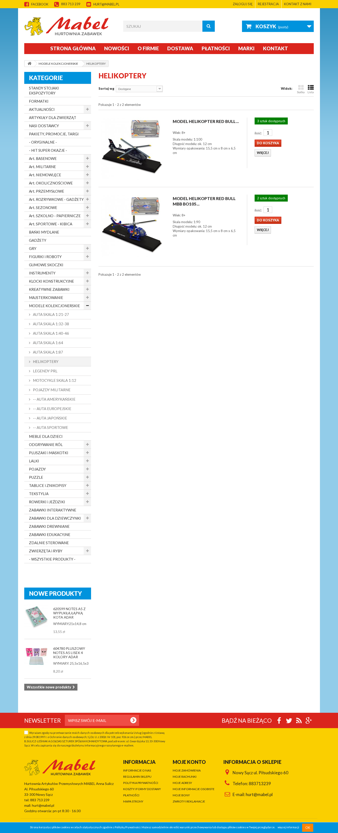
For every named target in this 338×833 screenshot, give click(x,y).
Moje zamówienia (187, 770)
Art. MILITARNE (42, 166)
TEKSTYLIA (38, 493)
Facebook (39, 4)
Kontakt (275, 48)
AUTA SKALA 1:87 (47, 352)
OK (307, 828)
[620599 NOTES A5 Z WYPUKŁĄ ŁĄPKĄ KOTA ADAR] (36, 616)
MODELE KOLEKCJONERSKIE (54, 305)
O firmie (148, 48)
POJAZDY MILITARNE (51, 389)
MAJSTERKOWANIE (46, 297)
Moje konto (189, 762)
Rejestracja (268, 4)
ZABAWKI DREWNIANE (49, 526)
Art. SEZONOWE (43, 207)
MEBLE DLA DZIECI (46, 436)
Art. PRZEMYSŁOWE (46, 191)
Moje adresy (182, 783)
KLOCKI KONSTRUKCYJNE (51, 281)
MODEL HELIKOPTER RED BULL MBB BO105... (204, 201)
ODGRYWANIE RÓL (46, 444)
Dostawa (180, 48)
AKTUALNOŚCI (42, 109)
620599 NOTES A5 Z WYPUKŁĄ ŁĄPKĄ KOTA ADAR (69, 613)
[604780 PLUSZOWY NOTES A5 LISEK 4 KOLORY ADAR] (36, 656)
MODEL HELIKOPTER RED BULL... (206, 121)
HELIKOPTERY (45, 361)
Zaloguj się (243, 4)
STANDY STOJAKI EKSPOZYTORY (44, 90)
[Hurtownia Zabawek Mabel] (70, 26)
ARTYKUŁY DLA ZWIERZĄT (52, 117)
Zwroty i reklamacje (189, 801)
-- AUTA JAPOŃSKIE (49, 418)
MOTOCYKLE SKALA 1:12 (54, 380)
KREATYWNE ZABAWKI (49, 289)
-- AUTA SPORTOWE (50, 427)
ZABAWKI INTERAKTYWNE (52, 510)
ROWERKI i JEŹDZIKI (47, 502)
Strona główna (73, 48)
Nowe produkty (55, 593)
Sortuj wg (106, 88)
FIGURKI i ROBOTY (45, 256)
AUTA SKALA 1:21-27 (50, 314)
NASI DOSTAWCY (44, 125)
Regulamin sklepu (137, 776)
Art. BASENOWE (43, 158)
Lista (311, 92)
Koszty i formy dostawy (142, 789)
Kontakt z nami (297, 4)
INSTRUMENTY (42, 273)
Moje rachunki (184, 776)
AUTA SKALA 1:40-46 (50, 333)
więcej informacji (288, 827)
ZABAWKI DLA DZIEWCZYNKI (55, 518)
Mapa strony (133, 801)
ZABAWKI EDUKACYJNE (49, 534)
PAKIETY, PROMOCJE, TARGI (54, 134)
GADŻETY (37, 240)
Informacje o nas (137, 770)
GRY (32, 248)
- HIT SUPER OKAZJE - (48, 150)
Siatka (301, 92)
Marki (246, 48)
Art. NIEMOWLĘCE (45, 175)
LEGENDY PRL (44, 371)
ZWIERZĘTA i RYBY (45, 551)
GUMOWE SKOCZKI (46, 265)
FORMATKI (38, 101)
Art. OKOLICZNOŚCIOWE (51, 183)
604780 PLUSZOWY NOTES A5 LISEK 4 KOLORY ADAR (69, 652)
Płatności (216, 48)
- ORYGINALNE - (43, 142)
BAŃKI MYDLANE (44, 232)
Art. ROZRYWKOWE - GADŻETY (56, 199)
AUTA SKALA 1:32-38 (50, 324)
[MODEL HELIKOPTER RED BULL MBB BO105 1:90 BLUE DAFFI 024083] (131, 226)
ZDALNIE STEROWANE (49, 542)
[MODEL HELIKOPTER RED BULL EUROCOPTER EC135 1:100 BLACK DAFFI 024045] (131, 148)
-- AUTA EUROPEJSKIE (51, 408)
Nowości (116, 48)
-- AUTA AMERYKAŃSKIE (53, 399)
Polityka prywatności (140, 783)
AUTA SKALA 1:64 (47, 342)
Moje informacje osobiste (194, 789)
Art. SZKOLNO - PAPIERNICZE (55, 215)
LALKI (34, 461)
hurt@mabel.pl (106, 4)
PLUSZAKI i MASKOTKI (48, 452)
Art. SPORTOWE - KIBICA (50, 224)
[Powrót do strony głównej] (29, 63)
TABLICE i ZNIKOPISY (47, 485)
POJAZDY (37, 469)
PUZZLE (36, 477)
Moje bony (181, 795)
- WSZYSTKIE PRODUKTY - (52, 559)
